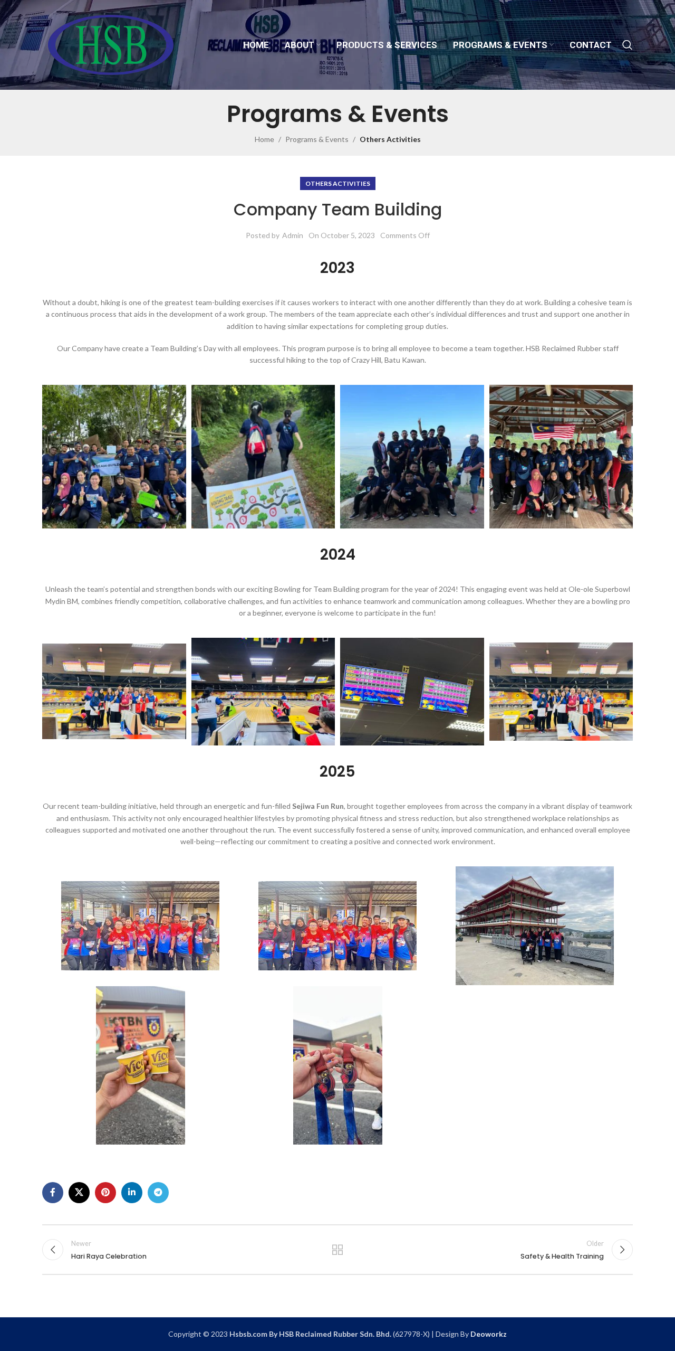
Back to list (337, 1249)
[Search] (627, 44)
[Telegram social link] (158, 1192)
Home (264, 139)
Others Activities (390, 139)
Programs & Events (317, 139)
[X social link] (79, 1192)
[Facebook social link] (52, 1192)
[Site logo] (110, 44)
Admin (292, 235)
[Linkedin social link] (131, 1192)
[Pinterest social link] (105, 1192)
